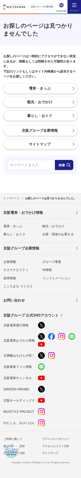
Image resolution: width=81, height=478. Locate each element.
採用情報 (9, 278)
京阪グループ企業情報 (42, 6)
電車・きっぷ (12, 226)
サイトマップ (50, 453)
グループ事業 (51, 262)
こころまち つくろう (18, 286)
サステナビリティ (16, 270)
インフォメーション (56, 278)
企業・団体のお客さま (58, 234)
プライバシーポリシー (55, 439)
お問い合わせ (14, 300)
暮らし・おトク (14, 234)
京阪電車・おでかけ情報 (23, 212)
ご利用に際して (12, 439)
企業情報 (9, 262)
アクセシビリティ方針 (55, 446)
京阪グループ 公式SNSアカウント (31, 315)
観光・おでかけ (53, 226)
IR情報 (47, 270)
